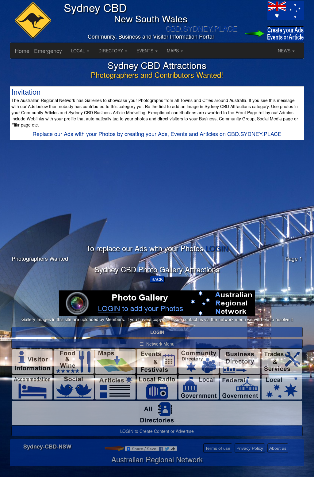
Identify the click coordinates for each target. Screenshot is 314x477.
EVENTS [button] (145, 50)
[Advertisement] (157, 201)
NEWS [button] (285, 50)
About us (277, 448)
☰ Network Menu (157, 344)
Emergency (48, 51)
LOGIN (216, 248)
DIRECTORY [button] (111, 50)
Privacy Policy (249, 448)
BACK (157, 279)
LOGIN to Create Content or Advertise (157, 431)
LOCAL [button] (78, 50)
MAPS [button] (173, 50)
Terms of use (217, 448)
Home (22, 51)
